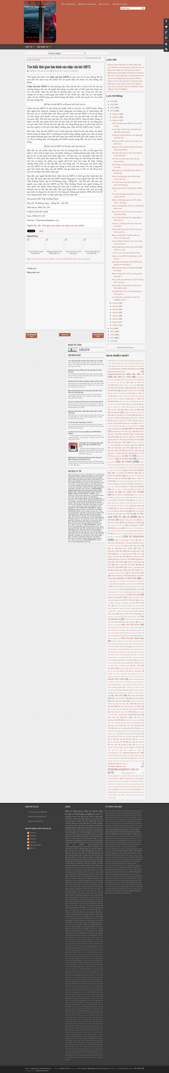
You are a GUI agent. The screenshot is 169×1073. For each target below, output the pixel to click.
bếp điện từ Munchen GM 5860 (85, 924)
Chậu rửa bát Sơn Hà (114, 644)
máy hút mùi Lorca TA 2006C (73, 1042)
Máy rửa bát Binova (126, 736)
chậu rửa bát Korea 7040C (134, 627)
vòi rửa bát (133, 789)
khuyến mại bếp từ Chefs (88, 1028)
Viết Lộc (32, 848)
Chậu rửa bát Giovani (131, 619)
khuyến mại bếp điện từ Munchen (85, 1030)
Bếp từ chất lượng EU (35, 821)
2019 (112, 111)
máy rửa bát (112, 736)
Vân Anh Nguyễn (35, 845)
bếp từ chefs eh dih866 (119, 489)
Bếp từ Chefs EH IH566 (121, 505)
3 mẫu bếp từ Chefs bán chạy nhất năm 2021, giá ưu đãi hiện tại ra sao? (91, 444)
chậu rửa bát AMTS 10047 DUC (74, 952)
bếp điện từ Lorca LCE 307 (92, 998)
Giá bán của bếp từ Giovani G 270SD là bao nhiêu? (85, 402)
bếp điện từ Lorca (127, 423)
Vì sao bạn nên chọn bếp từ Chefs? (80, 422)
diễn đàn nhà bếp (87, 485)
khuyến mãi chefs (116, 679)
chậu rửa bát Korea (130, 624)
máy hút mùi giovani (77, 506)
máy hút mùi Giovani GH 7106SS (130, 706)
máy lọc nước (112, 733)
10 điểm (92, 494)
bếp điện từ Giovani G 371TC (121, 420)
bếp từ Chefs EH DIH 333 (131, 467)
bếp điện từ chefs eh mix (88, 1000)
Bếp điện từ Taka (137, 453)
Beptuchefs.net (35, 1068)
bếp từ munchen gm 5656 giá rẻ (128, 554)
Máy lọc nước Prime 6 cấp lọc (130, 734)
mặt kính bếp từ (112, 755)
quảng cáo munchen (128, 842)
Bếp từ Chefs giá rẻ (77, 524)
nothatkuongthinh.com (128, 773)
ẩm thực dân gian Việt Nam (123, 819)
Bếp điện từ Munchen (87, 4)
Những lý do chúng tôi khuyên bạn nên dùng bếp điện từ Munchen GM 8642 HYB (85, 458)
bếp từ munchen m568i (135, 573)
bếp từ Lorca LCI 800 (131, 528)
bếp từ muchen (115, 537)
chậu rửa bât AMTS (138, 646)
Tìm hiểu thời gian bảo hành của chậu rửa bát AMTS (59, 67)
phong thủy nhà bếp (91, 478)
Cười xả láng (117, 86)
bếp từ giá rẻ (121, 516)
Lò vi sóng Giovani (138, 693)
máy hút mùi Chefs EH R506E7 (82, 1040)
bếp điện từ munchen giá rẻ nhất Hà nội (92, 512)
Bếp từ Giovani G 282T (134, 525)
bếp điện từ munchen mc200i (77, 476)
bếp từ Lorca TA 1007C (137, 533)
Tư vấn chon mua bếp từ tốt (37, 812)
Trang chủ (64, 335)
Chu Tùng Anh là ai (132, 649)
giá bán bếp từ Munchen (132, 657)
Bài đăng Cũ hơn (98, 335)
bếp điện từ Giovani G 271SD (119, 415)
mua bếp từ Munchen (114, 758)
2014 (112, 341)
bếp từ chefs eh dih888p (121, 495)
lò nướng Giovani (74, 1034)
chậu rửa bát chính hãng (128, 614)
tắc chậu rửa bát (75, 1055)
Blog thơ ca (125, 76)
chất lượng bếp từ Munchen (116, 595)
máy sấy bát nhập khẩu (97, 517)
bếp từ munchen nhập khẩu (88, 842)
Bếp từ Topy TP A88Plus (118, 89)
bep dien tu (72, 509)
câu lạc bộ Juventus (81, 494)
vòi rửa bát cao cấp (74, 484)
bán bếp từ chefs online (93, 490)
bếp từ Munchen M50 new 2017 (123, 570)
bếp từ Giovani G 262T (82, 905)
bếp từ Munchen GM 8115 (88, 855)
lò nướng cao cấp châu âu (82, 520)
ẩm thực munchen (81, 523)
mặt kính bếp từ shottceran (128, 838)
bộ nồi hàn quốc (128, 586)
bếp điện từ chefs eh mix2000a (74, 880)
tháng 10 (116, 120)
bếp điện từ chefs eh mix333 (131, 391)
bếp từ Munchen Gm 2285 (120, 548)
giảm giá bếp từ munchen (123, 660)
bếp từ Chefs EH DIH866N (81, 876)
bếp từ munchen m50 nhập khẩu (85, 994)
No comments (73, 71)
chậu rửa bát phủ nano (119, 641)
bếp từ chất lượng (124, 458)
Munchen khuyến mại (76, 975)
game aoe (123, 848)
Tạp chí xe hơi (137, 67)
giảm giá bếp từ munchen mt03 (86, 1023)
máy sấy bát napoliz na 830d (130, 747)
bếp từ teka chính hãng (83, 495)
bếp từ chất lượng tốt (87, 475)
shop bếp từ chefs (123, 84)
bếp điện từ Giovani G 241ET (133, 412)
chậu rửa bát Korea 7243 (115, 630)
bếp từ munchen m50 (136, 567)
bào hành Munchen (119, 366)
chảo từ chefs (112, 589)
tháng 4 (115, 319)
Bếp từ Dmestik (138, 511)
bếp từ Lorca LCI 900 (120, 533)
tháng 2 (115, 325)
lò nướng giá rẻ (130, 687)
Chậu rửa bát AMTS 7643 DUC (124, 600)
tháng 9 (115, 303)
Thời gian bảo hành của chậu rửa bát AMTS (63, 225)
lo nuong (99, 509)
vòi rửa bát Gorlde (121, 792)
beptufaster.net (137, 76)
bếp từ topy (117, 584)
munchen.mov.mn (74, 511)
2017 (112, 331)
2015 (112, 338)
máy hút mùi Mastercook (130, 715)
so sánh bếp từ (113, 778)
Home (28, 58)
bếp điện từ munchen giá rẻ (122, 431)
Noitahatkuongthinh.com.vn (117, 764)
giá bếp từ (73, 1023)
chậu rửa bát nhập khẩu (132, 638)
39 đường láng (123, 360)
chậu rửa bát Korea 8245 (115, 633)
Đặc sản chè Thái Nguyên (120, 844)
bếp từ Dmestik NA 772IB (120, 514)
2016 (112, 335)
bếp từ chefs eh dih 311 (94, 479)
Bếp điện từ (42, 47)
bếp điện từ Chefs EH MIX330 (78, 863)
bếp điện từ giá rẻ (128, 410)
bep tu (99, 507)
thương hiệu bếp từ (124, 787)
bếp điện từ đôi (133, 407)
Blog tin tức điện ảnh (116, 70)
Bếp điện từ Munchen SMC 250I (87, 889)
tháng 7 (115, 309)
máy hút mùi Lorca (113, 709)
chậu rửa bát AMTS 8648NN (79, 1011)
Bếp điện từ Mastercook (119, 869)
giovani (123, 663)
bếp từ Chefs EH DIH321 (91, 840)
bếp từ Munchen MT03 (119, 576)
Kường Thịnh (133, 815)
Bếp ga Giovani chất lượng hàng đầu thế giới (118, 874)
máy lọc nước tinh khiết (75, 487)
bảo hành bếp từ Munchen (126, 363)
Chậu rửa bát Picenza (135, 641)
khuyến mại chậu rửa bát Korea (131, 676)
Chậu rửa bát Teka (90, 973)
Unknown (33, 833)
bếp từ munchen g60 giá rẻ (83, 945)
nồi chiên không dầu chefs (133, 776)
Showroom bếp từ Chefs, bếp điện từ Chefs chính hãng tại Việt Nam (85, 515)
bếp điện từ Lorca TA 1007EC (129, 426)
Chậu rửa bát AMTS (46, 58)
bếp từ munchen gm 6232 (117, 556)
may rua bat (81, 509)
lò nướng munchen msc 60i (121, 693)
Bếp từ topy (138, 86)
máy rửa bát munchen (74, 485)
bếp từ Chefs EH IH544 (122, 503)
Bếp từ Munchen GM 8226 (84, 868)
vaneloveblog (96, 488)
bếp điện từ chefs (126, 65)
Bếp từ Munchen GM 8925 (125, 565)
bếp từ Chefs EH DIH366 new (126, 484)
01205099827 (112, 360)
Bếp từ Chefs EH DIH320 (122, 473)
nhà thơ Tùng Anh (119, 761)
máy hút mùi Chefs (118, 701)
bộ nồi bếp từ (84, 897)
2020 (112, 108)
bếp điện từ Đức (94, 926)
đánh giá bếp (87, 487)
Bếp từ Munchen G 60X (125, 540)
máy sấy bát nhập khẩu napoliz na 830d (124, 750)
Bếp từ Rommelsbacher (129, 581)
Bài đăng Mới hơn (31, 335)
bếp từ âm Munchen (77, 996)
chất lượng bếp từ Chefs (115, 592)
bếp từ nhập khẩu (128, 578)
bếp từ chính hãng (120, 511)
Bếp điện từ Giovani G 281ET (91, 874)
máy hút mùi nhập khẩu (112, 876)
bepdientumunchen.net (76, 490)
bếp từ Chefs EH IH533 (121, 500)
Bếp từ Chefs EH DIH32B (134, 475)
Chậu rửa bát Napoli (130, 636)
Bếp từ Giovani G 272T (115, 525)
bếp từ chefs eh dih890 (123, 497)
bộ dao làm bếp (129, 584)
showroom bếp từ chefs (97, 482)
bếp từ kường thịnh (81, 498)
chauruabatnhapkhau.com (130, 589)
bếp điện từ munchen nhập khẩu (126, 445)
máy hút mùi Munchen (118, 717)
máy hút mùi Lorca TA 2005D (133, 709)
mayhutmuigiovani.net (131, 753)
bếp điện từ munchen (134, 428)
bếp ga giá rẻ (95, 511)
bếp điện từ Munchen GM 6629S (132, 437)
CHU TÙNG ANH (81, 507)
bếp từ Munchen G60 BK (130, 543)
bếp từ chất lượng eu (74, 475)
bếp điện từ (138, 374)
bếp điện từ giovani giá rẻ (83, 488)
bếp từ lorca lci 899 (71, 884)
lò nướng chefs (116, 687)
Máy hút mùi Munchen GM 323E (90, 920)
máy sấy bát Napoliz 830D (95, 1044)
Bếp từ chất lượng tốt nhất (37, 816)
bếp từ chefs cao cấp (87, 484)
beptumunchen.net (116, 374)
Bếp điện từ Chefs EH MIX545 (126, 401)
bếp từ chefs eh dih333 (96, 882)
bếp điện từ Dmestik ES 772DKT (74, 998)
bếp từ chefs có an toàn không (130, 465)
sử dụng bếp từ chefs (131, 778)
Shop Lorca (112, 78)
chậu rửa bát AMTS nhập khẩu (62, 58)
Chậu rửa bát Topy (122, 646)
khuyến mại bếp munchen (127, 668)
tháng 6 (115, 312)
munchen (127, 758)
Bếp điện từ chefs (120, 4)
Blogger (131, 347)
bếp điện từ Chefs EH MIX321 (89, 853)
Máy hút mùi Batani (136, 695)
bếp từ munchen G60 (73, 878)
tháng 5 (115, 316)
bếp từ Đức (138, 514)
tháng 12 (116, 114)
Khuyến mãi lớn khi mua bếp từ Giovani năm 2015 (85, 381)
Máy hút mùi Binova (118, 698)
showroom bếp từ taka (87, 518)
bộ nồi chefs (116, 586)
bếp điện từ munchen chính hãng (115, 827)
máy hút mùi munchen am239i (133, 720)
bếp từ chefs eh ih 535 (85, 992)
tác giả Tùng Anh (115, 784)
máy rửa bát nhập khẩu (94, 498)
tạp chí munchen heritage (131, 784)
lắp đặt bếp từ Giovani (120, 684)
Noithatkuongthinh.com (117, 766)
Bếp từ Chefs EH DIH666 (133, 487)
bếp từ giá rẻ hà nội (81, 497)
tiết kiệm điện (136, 787)
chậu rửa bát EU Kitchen (92, 952)
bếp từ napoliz (86, 511)
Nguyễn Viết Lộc (65, 1068)
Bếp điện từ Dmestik (130, 404)
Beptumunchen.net (46, 1068)
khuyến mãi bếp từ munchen (130, 671)
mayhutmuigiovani (113, 753)
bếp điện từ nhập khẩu (133, 450)
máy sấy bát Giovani (136, 742)
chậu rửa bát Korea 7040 (115, 627)
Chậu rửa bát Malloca (114, 635)
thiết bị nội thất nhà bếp (79, 479)
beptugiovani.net (133, 369)
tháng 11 (116, 117)
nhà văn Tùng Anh (135, 761)
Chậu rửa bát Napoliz (91, 971)
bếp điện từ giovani (81, 481)
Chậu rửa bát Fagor (129, 616)
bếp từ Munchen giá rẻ (133, 546)
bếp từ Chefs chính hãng (76, 985)
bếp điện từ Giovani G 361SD (133, 418)
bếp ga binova (98, 484)
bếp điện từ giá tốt (92, 476)
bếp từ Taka (78, 990)
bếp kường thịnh (84, 492)
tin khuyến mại (134, 817)
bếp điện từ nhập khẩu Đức (118, 453)
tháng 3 (115, 322)
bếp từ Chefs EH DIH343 (123, 481)
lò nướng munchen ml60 (88, 1034)
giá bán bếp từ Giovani (115, 657)
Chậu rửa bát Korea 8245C (133, 633)
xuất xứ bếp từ (126, 795)
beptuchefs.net (117, 369)
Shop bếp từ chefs (132, 70)
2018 (112, 328)
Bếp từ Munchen (68, 4)
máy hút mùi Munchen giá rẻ (86, 899)
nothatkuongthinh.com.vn (115, 776)
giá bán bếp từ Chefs (135, 654)
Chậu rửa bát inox (128, 622)
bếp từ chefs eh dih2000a (133, 470)
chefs (111, 649)
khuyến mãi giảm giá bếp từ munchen (91, 1025)
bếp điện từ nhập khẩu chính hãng (82, 521)
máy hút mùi (116, 695)
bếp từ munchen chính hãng (91, 500)
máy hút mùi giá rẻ (123, 704)
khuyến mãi (132, 663)
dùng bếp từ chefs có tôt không (117, 654)
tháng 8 (115, 306)
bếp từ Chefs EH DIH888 (131, 492)
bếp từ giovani (94, 504)
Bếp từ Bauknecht (130, 73)
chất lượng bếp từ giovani (134, 592)
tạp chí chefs (80, 478)
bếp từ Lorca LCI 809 (124, 531)
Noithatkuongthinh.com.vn (123, 769)
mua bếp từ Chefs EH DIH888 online (131, 755)
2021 (112, 104)
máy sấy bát (120, 742)
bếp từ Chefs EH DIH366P (90, 981)
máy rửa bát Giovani (124, 739)
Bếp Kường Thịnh (114, 73)
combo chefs (123, 652)
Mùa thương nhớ (92, 1068)
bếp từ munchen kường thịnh (120, 861)
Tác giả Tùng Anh (103, 1068)
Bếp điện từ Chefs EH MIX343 (117, 393)
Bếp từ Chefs (104, 4)
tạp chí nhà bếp (99, 475)
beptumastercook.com (116, 371)
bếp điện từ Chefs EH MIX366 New (127, 396)
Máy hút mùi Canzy (136, 698)
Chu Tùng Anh (120, 649)
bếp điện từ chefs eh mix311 (126, 385)
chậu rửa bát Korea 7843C (134, 630)
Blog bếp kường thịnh (126, 78)
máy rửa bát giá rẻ (89, 933)
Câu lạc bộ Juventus (121, 81)
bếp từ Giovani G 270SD (131, 523)
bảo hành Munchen (133, 366)
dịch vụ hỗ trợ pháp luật (126, 865)
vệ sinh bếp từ (122, 789)
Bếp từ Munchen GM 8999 (82, 830)
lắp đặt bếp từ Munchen (137, 684)
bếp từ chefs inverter (121, 508)
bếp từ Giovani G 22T (128, 520)
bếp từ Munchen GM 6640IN (125, 559)
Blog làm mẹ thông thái (121, 67)
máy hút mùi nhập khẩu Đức (133, 731)
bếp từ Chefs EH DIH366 (84, 941)
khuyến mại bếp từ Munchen (117, 674)
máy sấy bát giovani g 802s (121, 745)
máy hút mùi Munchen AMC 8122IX (119, 723)
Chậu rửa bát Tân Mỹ (129, 644)
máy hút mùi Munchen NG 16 (125, 728)
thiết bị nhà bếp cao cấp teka (80, 482)
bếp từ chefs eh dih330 (117, 478)
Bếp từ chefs (113, 65)
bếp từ (128, 456)
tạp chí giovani (97, 485)
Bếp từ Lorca (116, 528)
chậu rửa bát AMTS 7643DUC (81, 1009)
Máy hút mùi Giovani (80, 834)
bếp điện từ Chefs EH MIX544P (84, 910)
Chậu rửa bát (35, 58)
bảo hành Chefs (79, 977)
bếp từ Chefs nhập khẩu (76, 943)
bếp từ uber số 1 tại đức (75, 500)
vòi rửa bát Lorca (134, 792)
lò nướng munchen (122, 690)
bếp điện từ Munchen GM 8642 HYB (124, 440)
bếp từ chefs (124, 461)
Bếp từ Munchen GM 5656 (75, 851)
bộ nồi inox (138, 586)
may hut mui (90, 509)
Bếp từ (29, 47)
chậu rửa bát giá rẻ (77, 58)
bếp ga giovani (115, 456)
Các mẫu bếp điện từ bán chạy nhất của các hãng (85, 361)
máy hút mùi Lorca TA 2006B (121, 712)
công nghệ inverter (136, 652)
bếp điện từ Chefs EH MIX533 (93, 996)
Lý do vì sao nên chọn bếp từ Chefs (126, 253)
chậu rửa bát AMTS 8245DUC (123, 605)
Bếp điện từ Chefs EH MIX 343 (127, 379)
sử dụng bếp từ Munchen (136, 781)
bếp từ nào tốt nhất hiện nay (80, 517)
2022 (112, 101)
